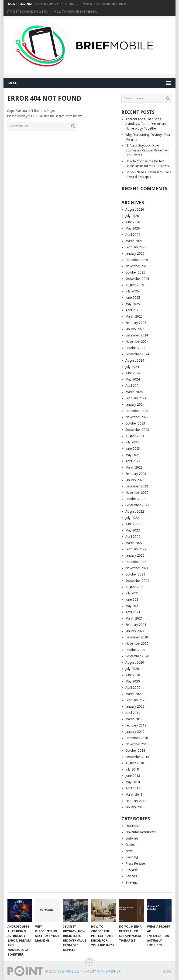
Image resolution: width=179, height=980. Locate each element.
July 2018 (132, 769)
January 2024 (135, 404)
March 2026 (134, 241)
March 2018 (134, 794)
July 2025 (132, 291)
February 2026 (135, 247)
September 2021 (137, 581)
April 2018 (132, 788)
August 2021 (134, 587)
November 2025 (136, 266)
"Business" (133, 826)
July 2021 (132, 593)
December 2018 (136, 738)
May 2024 (132, 379)
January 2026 (135, 253)
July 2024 (132, 367)
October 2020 (135, 650)
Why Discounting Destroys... (106, 4)
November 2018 (136, 744)
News (129, 851)
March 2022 (134, 543)
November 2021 (136, 568)
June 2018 (132, 776)
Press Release (135, 863)
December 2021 (136, 562)
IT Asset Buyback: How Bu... (27, 11)
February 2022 (135, 549)
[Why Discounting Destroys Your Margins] (47, 910)
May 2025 (132, 304)
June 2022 (132, 524)
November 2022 (136, 492)
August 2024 (134, 360)
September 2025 (137, 279)
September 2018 (137, 757)
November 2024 (136, 341)
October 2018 (135, 750)
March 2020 (134, 694)
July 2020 (132, 669)
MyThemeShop (108, 971)
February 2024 (135, 398)
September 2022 (137, 505)
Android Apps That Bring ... (56, 4)
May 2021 (132, 606)
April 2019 (132, 713)
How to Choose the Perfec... (76, 11)
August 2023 (134, 436)
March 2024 (134, 392)
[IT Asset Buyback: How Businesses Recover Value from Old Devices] (75, 910)
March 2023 (134, 467)
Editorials (131, 838)
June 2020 (132, 675)
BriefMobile (67, 971)
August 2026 (134, 209)
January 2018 (135, 807)
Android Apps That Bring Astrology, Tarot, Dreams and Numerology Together (146, 123)
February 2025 (135, 323)
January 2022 (135, 555)
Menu (12, 83)
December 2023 (136, 411)
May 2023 (132, 455)
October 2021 (135, 574)
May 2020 (132, 681)
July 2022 (132, 518)
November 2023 (136, 417)
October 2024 (135, 348)
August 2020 (134, 662)
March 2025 (134, 316)
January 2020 (135, 706)
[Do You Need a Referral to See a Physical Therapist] (131, 910)
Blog (167, 971)
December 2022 (136, 486)
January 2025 (135, 329)
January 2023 (135, 480)
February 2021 (135, 625)
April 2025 (132, 310)
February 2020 (135, 700)
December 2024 (136, 335)
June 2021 (132, 599)
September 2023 (137, 430)
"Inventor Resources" (140, 832)
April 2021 (132, 612)
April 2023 (132, 461)
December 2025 (136, 260)
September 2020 (137, 656)
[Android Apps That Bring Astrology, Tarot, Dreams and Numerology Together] (19, 910)
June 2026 (132, 222)
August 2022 (134, 511)
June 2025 (132, 297)
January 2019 (135, 731)
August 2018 (134, 763)
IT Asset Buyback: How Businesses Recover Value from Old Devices (147, 150)
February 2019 (135, 725)
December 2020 (136, 637)
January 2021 (135, 631)
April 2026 (132, 234)
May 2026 (132, 228)
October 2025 (135, 272)
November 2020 (136, 643)
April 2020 (132, 687)
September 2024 (137, 354)
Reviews (131, 876)
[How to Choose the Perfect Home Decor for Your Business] (103, 910)
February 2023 (135, 474)
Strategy (131, 882)
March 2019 (134, 719)
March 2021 (134, 618)
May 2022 (132, 530)
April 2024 (132, 385)
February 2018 (135, 801)
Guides (130, 844)
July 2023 (132, 442)
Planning (131, 857)
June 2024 (132, 373)
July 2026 (132, 216)
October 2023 (135, 423)
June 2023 (132, 448)
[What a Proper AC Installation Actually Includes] (159, 910)
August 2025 (134, 285)
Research (131, 870)
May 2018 (132, 782)
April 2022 (132, 536)
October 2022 (135, 499)
